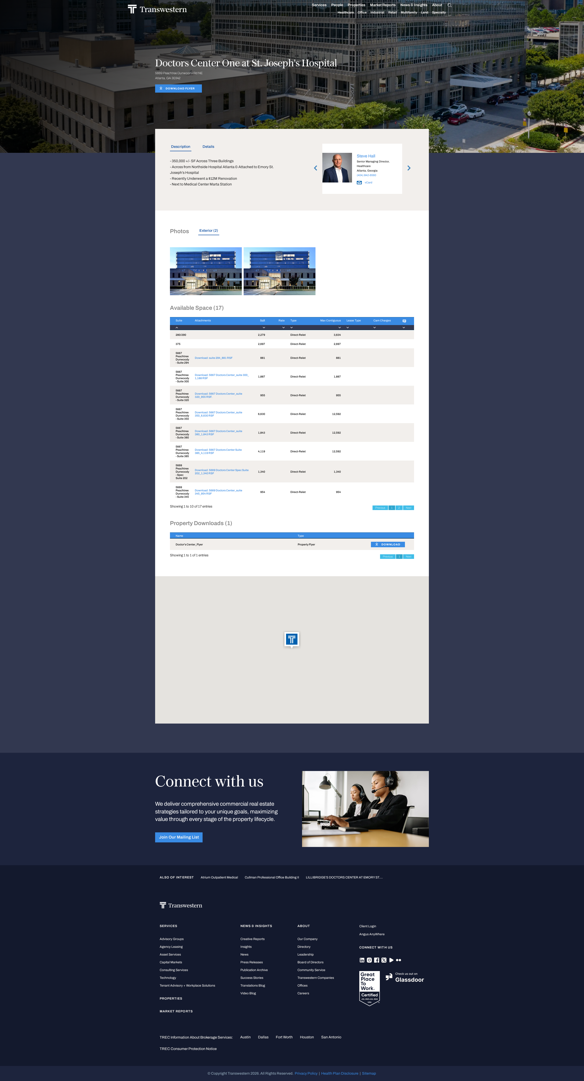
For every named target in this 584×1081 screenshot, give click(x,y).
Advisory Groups (172, 939)
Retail (392, 12)
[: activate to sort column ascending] (405, 323)
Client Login (367, 926)
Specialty (439, 12)
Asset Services (170, 954)
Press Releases (251, 962)
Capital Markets (171, 962)
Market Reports (383, 5)
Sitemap (369, 1073)
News (244, 954)
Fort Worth (284, 1037)
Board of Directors (310, 962)
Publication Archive (254, 970)
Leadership (305, 954)
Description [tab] (180, 146)
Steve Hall (366, 156)
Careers (303, 993)
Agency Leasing (171, 946)
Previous (380, 507)
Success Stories (251, 977)
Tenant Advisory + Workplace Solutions (187, 985)
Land (424, 12)
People (337, 5)
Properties (356, 5)
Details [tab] (208, 146)
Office (362, 12)
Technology (168, 977)
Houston (307, 1037)
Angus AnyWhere (372, 934)
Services (319, 5)
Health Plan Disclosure (339, 1073)
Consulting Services (174, 970)
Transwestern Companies (315, 977)
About (437, 5)
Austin (245, 1037)
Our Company (307, 939)
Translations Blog (252, 985)
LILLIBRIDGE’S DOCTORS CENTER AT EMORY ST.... (344, 877)
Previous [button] (315, 167)
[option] (362, 170)
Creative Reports (252, 939)
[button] (292, 640)
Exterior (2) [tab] (208, 230)
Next (408, 507)
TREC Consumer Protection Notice (188, 1049)
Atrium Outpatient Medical (219, 877)
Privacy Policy (306, 1073)
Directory (303, 946)
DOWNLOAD (390, 544)
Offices (302, 985)
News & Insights (414, 5)
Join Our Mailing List (179, 837)
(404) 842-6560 (366, 175)
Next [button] (409, 167)
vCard (368, 182)
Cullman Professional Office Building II (272, 877)
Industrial (377, 12)
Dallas (263, 1037)
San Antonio (331, 1037)
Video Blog (248, 993)
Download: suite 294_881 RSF (213, 357)
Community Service (311, 970)
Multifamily (409, 12)
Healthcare (346, 12)
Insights (246, 946)
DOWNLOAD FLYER (180, 88)
